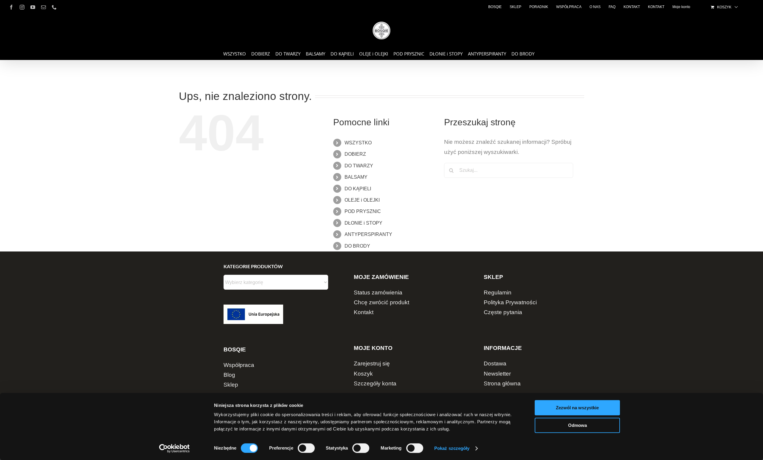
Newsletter (497, 374)
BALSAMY (356, 177)
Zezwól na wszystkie (577, 407)
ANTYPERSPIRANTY (368, 234)
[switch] (306, 448)
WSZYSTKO (358, 142)
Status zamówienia (378, 292)
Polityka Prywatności (510, 302)
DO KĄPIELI (358, 188)
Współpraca (239, 365)
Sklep (231, 385)
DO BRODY (357, 245)
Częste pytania (503, 312)
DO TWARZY (359, 165)
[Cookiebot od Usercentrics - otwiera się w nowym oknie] (174, 448)
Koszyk (363, 374)
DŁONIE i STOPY (363, 223)
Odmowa (577, 425)
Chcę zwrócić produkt (381, 302)
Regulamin (497, 292)
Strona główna (502, 383)
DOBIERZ (355, 154)
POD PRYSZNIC (363, 211)
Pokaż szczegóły (452, 448)
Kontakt (363, 312)
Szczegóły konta (375, 383)
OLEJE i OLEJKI (362, 200)
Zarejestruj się (372, 363)
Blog (229, 375)
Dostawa (495, 363)
